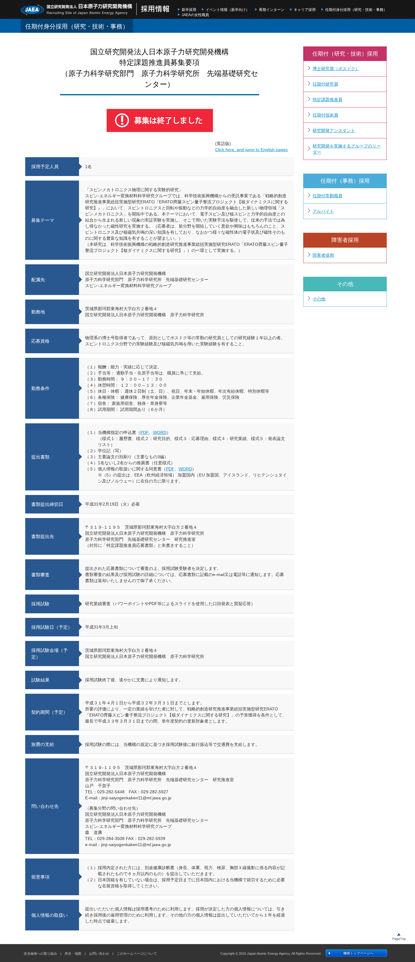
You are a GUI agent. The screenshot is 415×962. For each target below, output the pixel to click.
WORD (159, 432)
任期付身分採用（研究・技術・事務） (77, 26)
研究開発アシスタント (334, 130)
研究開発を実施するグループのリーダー (347, 149)
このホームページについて (137, 953)
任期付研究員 (325, 84)
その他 (319, 298)
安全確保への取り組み (40, 953)
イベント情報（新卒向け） (227, 10)
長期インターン (271, 10)
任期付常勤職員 (327, 195)
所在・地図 (73, 953)
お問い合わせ (99, 953)
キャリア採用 (305, 10)
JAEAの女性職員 (195, 15)
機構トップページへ (358, 953)
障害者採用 (323, 255)
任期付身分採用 (356, 10)
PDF (144, 432)
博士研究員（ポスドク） (336, 68)
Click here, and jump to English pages (251, 149)
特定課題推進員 (327, 99)
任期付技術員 (325, 115)
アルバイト (323, 211)
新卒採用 (189, 10)
